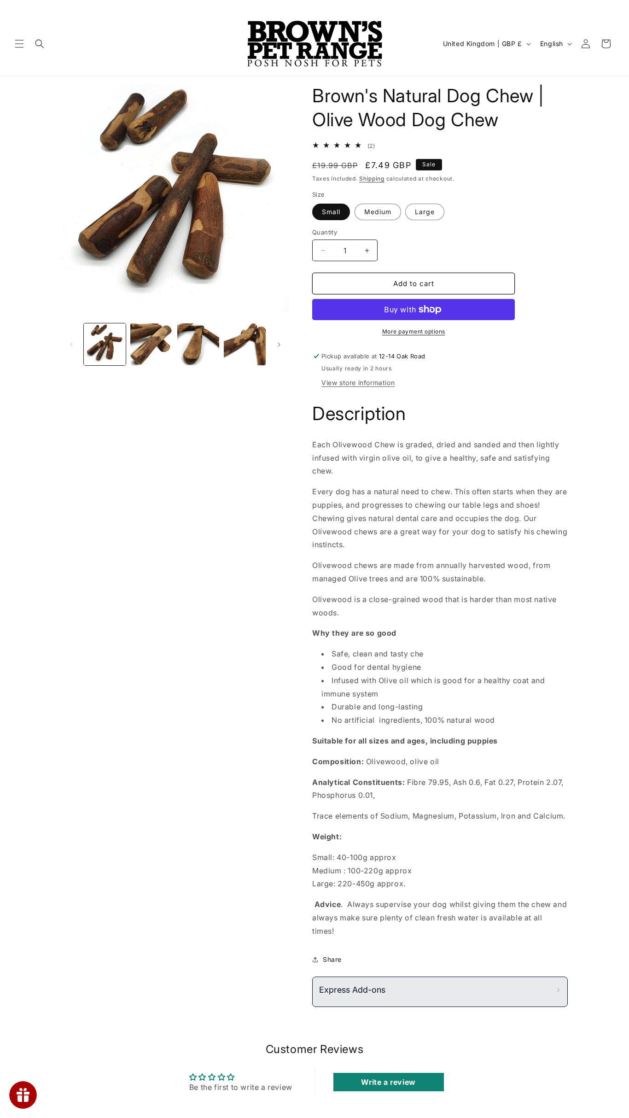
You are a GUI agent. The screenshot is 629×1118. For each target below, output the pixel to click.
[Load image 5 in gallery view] (245, 344)
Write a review (388, 1082)
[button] (19, 44)
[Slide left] (71, 344)
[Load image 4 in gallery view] (198, 344)
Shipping (371, 178)
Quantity (324, 232)
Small (331, 212)
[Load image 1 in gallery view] (105, 344)
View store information (358, 382)
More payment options (413, 331)
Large (425, 212)
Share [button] (332, 959)
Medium (377, 212)
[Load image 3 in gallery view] (151, 344)
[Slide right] (279, 344)
